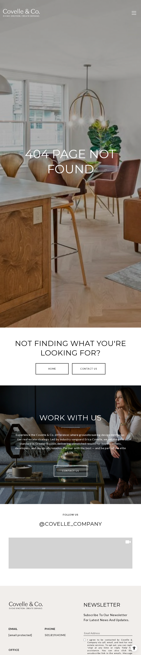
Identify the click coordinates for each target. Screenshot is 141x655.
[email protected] (20, 635)
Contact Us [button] (88, 368)
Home (52, 368)
